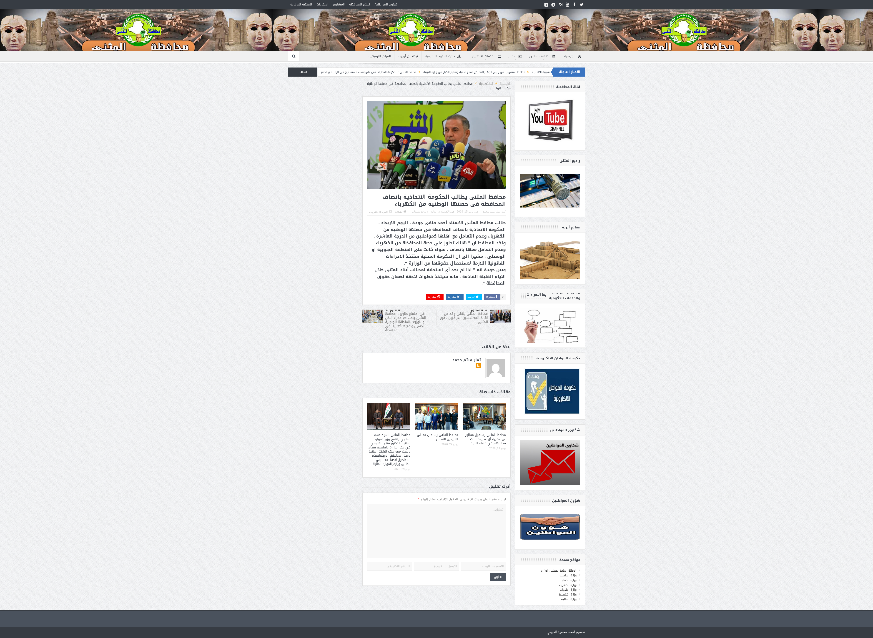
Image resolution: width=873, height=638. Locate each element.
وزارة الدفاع (569, 580)
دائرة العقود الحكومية (440, 56)
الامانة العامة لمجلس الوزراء (559, 570)
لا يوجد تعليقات (420, 211)
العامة (434, 211)
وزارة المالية (569, 599)
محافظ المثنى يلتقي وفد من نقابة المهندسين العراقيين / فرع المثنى (464, 317)
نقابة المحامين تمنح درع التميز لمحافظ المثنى (350, 72)
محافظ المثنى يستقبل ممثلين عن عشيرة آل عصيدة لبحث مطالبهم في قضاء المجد (485, 439)
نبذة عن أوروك (408, 56)
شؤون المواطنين (385, 4)
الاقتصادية (444, 211)
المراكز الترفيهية (380, 56)
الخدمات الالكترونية (482, 56)
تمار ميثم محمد (491, 211)
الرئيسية (569, 56)
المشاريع (339, 4)
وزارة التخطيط (568, 594)
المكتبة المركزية (301, 4)
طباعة (398, 211)
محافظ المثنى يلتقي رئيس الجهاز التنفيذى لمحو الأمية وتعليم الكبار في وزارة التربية (537, 72)
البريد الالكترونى (378, 211)
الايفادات (322, 4)
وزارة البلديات (568, 590)
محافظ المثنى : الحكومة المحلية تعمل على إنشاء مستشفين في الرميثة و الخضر (431, 72)
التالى (395, 310)
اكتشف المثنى (539, 56)
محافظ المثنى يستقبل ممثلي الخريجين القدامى (437, 437)
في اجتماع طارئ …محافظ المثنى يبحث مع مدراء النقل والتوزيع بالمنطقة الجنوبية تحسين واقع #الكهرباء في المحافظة (405, 321)
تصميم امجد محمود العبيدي (566, 632)
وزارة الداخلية (568, 575)
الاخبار (512, 56)
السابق (477, 310)
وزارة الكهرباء (568, 585)
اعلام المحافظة (359, 4)
